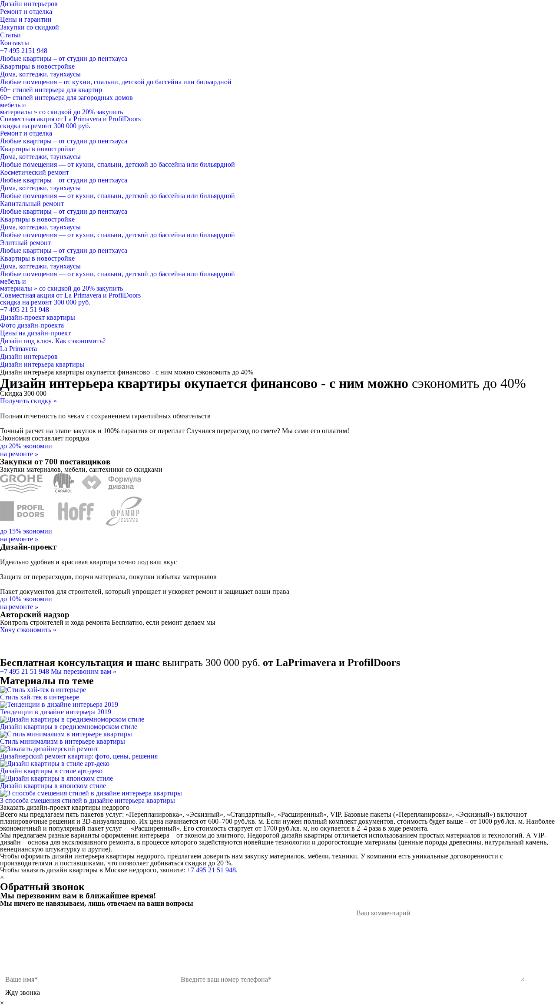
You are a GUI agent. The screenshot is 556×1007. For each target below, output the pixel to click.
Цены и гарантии (26, 19)
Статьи (10, 35)
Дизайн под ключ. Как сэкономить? (53, 340)
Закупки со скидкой (29, 27)
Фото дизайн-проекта (32, 325)
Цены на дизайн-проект (35, 333)
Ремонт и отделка (26, 11)
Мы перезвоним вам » (83, 671)
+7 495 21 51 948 (24, 309)
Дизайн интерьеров (29, 3)
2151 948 (23, 50)
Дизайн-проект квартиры (37, 317)
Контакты (14, 42)
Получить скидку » (28, 400)
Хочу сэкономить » (28, 629)
